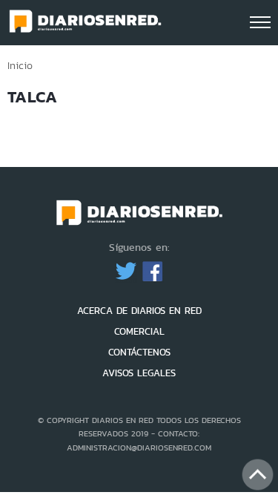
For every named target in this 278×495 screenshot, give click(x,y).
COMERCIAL (139, 331)
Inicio (20, 65)
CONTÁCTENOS (139, 352)
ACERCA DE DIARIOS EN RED (139, 311)
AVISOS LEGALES (139, 373)
